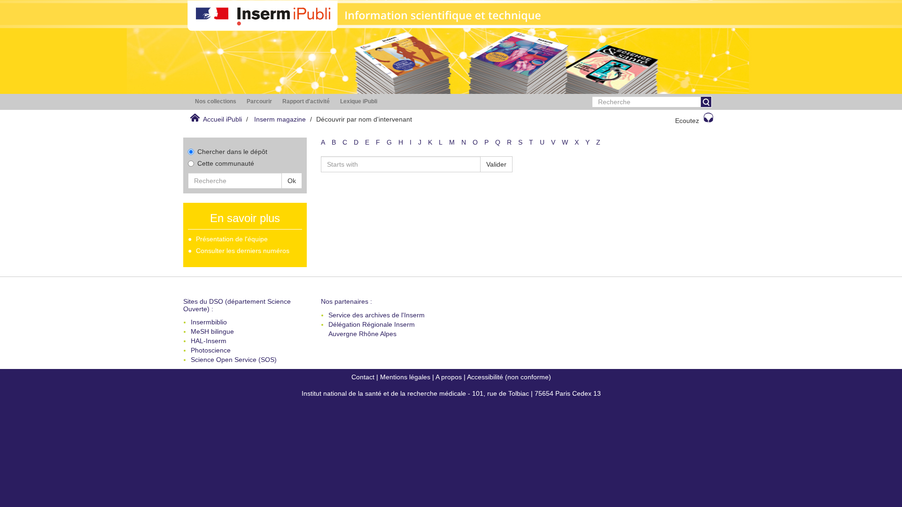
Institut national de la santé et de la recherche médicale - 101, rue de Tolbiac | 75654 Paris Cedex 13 (451, 393)
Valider (496, 164)
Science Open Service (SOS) (234, 359)
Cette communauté (225, 163)
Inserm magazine (280, 119)
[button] (215, 101)
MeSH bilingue (212, 331)
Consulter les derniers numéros (242, 250)
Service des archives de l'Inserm (376, 315)
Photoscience (211, 350)
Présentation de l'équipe (232, 239)
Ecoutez (687, 120)
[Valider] (706, 102)
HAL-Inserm (208, 341)
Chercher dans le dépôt (232, 151)
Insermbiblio (209, 322)
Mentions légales (405, 377)
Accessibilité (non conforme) (509, 377)
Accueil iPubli (222, 119)
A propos (448, 377)
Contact (362, 377)
